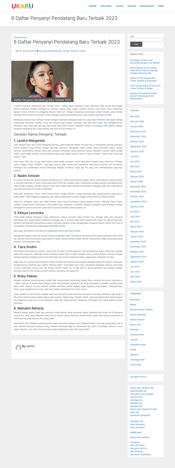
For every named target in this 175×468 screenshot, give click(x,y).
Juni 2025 (135, 161)
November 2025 (138, 136)
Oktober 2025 (137, 141)
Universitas (106, 6)
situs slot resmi (137, 445)
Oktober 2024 (137, 196)
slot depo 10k (136, 421)
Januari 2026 (136, 126)
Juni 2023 (135, 271)
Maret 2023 (136, 281)
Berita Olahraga (137, 314)
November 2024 (138, 191)
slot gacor (135, 442)
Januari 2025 (136, 181)
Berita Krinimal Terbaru (141, 309)
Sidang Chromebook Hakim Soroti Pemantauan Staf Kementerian (143, 96)
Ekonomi (132, 6)
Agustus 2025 (137, 151)
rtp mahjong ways (99, 125)
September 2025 (138, 146)
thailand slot (136, 403)
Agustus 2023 (137, 261)
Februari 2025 (137, 176)
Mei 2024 (135, 221)
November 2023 (138, 246)
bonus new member (139, 437)
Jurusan (119, 6)
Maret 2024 (136, 226)
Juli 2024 (134, 211)
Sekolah (92, 6)
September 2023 (138, 256)
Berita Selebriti (137, 319)
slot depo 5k (136, 400)
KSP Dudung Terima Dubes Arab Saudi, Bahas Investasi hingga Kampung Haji (144, 70)
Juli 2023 (134, 266)
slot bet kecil (136, 397)
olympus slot (136, 406)
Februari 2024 (137, 231)
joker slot (134, 412)
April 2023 (135, 276)
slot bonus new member (141, 394)
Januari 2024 (136, 236)
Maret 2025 (136, 171)
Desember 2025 (138, 131)
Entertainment (147, 6)
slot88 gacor (136, 432)
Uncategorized (137, 359)
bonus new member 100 (142, 388)
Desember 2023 (138, 241)
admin (33, 51)
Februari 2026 (137, 121)
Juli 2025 (134, 156)
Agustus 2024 (137, 206)
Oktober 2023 (137, 251)
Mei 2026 (135, 116)
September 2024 (138, 201)
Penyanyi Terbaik (78, 51)
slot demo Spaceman (140, 454)
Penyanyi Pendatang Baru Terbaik (54, 51)
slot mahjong (136, 451)
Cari (132, 36)
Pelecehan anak (138, 344)
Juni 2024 (135, 216)
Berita (133, 304)
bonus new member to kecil (143, 409)
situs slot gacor (137, 424)
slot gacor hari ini (138, 376)
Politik (161, 6)
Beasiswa (135, 299)
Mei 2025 (134, 166)
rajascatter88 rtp (138, 391)
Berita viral (135, 324)
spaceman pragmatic (140, 415)
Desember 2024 (138, 186)
